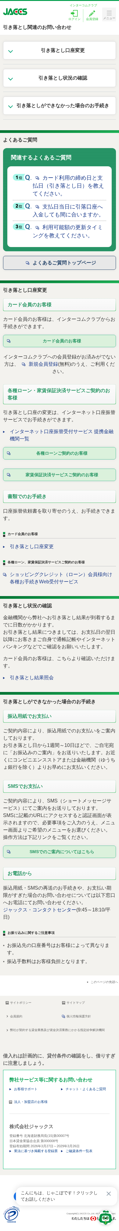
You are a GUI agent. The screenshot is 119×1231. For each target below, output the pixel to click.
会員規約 (16, 1016)
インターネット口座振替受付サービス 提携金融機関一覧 (62, 435)
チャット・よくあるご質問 (86, 1089)
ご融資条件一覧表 (79, 1151)
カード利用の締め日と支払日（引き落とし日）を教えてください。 (68, 186)
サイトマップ (76, 1002)
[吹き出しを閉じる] (108, 1193)
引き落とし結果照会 (32, 677)
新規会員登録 (43, 364)
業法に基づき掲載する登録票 (36, 1151)
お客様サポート (26, 1089)
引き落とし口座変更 (32, 546)
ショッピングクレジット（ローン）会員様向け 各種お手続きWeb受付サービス (61, 578)
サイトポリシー (20, 1002)
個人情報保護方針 (79, 1016)
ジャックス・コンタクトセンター (39, 909)
